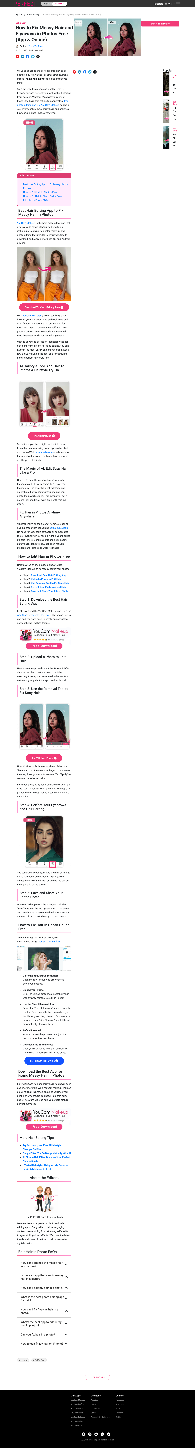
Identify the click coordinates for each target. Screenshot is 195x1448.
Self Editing (34, 14)
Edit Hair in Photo (160, 23)
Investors (158, 3)
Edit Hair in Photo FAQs (35, 200)
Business (48, 4)
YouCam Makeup (26, 223)
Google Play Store (41, 615)
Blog (23, 14)
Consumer (59, 4)
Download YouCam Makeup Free (42, 307)
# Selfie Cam (39, 1360)
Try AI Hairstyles (42, 435)
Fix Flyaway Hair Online (42, 1060)
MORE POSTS (98, 1377)
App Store (22, 615)
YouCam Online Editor (49, 941)
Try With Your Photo (42, 758)
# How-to (23, 1360)
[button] (169, 3)
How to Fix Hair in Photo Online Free (42, 196)
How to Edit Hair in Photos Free (40, 192)
